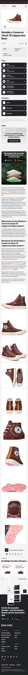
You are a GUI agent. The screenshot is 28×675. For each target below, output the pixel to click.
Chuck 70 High (6, 192)
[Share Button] (20, 43)
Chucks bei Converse (18, 263)
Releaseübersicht (9, 269)
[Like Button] (26, 43)
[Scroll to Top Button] (25, 591)
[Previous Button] (3, 579)
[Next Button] (7, 579)
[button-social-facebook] (12, 554)
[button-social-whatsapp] (15, 554)
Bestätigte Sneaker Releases (14, 561)
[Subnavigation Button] (2, 6)
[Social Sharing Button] (6, 550)
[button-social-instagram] (10, 554)
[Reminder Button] (23, 43)
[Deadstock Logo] (14, 6)
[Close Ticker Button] (26, 2)
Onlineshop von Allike (12, 264)
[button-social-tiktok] (18, 554)
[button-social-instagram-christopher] (7, 554)
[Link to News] (5, 6)
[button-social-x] (21, 554)
